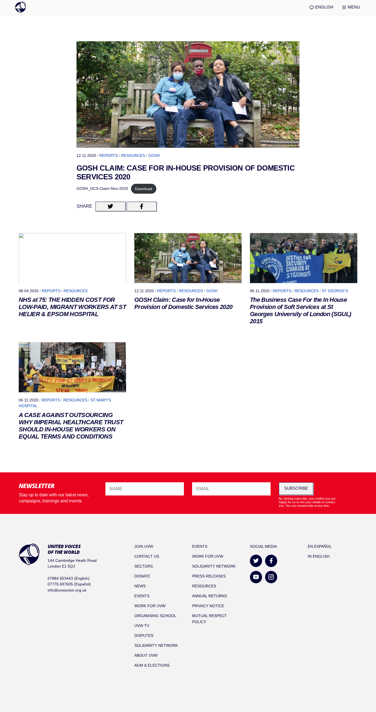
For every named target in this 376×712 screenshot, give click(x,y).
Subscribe (296, 488)
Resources (133, 155)
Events (141, 596)
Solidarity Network (156, 645)
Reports (108, 155)
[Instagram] (271, 577)
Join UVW (143, 546)
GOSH (154, 155)
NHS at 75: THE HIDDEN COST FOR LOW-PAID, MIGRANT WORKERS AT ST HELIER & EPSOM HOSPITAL (72, 306)
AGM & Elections (152, 665)
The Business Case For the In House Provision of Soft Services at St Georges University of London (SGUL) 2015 (300, 310)
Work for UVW (149, 606)
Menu (353, 7)
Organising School (155, 616)
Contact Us (146, 556)
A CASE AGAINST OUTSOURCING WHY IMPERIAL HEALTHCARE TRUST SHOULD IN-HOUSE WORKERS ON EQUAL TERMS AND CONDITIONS (71, 426)
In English (318, 556)
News (140, 586)
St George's (335, 291)
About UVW (145, 655)
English (323, 7)
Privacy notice (208, 606)
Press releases (209, 576)
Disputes (143, 635)
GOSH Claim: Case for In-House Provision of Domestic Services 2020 (183, 303)
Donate (142, 576)
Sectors (143, 566)
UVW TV (141, 625)
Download (143, 189)
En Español (320, 546)
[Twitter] (256, 561)
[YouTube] (256, 577)
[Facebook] (271, 561)
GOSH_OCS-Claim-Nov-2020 (102, 189)
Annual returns (209, 596)
